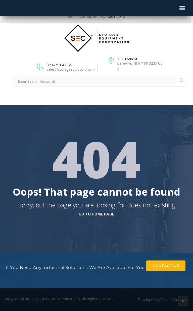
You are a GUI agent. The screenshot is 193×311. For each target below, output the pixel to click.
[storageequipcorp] (96, 37)
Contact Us (166, 265)
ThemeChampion (175, 299)
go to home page (96, 214)
